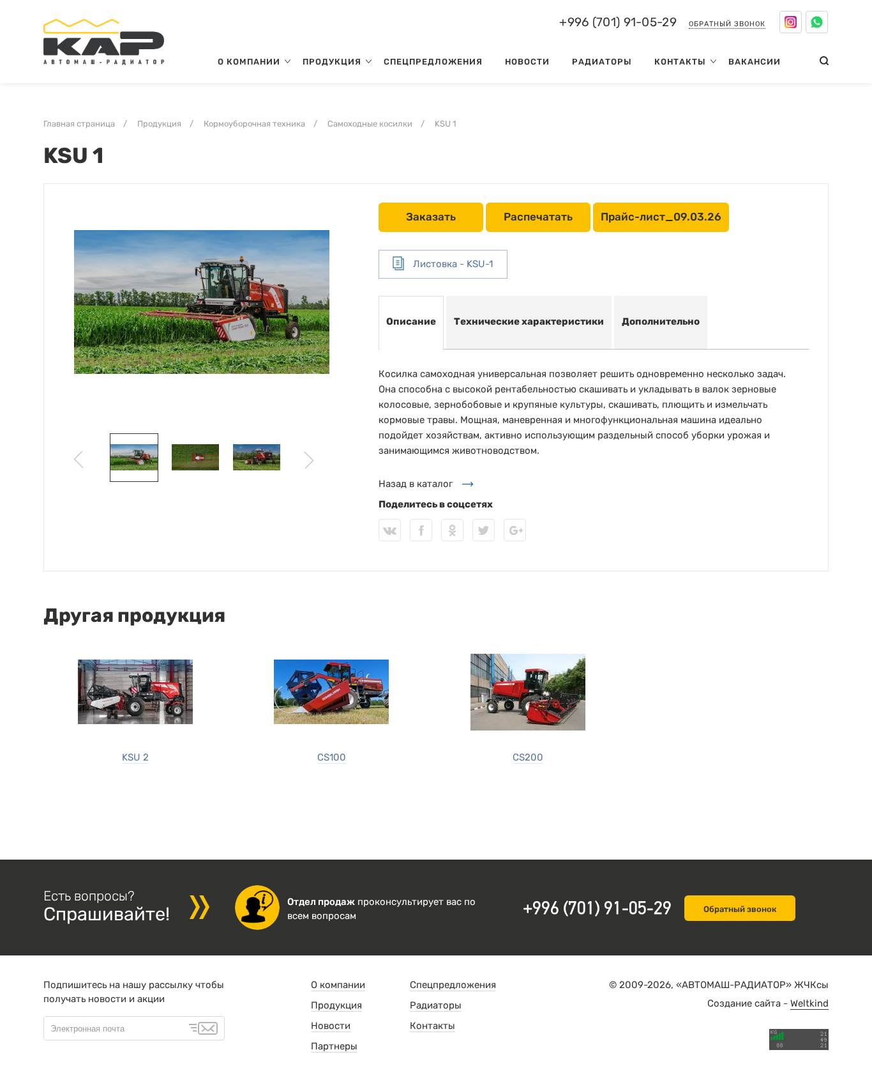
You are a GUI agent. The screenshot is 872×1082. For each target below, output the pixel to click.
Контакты (680, 61)
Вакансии (754, 61)
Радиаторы (602, 61)
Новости (527, 61)
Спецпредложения (433, 61)
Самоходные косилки (369, 123)
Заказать (431, 216)
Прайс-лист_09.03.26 (661, 216)
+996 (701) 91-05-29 (618, 22)
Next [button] (308, 459)
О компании (249, 61)
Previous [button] (79, 459)
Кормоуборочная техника (254, 123)
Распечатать (538, 216)
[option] (201, 302)
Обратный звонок (727, 24)
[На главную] (103, 67)
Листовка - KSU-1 (451, 264)
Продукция (332, 61)
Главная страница (79, 123)
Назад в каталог (416, 484)
